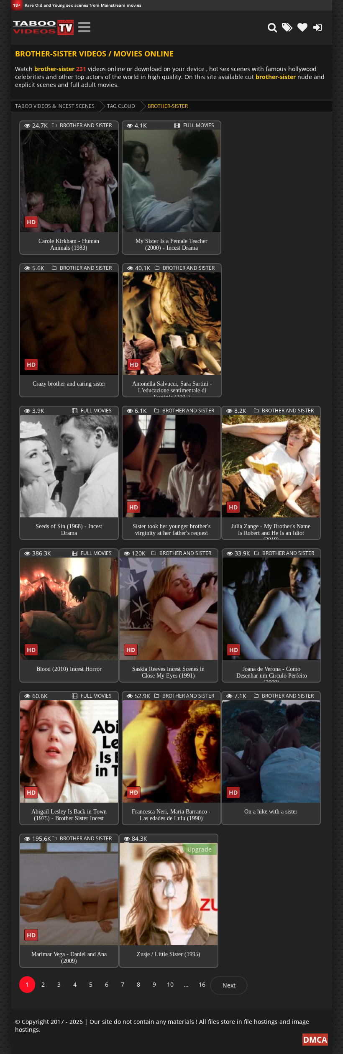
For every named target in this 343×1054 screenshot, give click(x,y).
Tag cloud (121, 106)
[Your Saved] (302, 27)
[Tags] (287, 27)
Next (229, 985)
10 (170, 984)
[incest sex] (42, 27)
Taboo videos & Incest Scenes (55, 106)
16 (202, 984)
